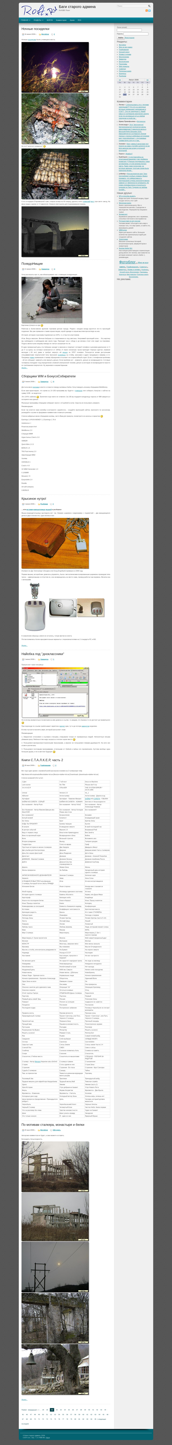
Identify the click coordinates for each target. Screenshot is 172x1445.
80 (75, 1419)
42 (97, 1410)
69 (31, 1419)
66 (107, 1414)
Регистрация (129, 38)
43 (101, 1410)
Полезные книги (125, 71)
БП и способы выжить (127, 196)
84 (91, 1419)
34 (65, 1410)
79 (71, 1419)
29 (43, 1410)
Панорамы (123, 64)
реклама (36, 387)
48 (35, 1414)
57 (71, 1414)
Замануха (45, 269)
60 (83, 1414)
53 (55, 1414)
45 (23, 1414)
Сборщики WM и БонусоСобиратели (49, 376)
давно (32, 357)
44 (105, 1410)
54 (59, 1414)
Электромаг (123, 239)
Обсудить (57, 1130)
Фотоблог (45, 34)
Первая (24, 1410)
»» (147, 80)
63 (95, 1414)
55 (63, 1414)
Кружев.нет (123, 214)
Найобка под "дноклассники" (43, 654)
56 (67, 1414)
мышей (49, 510)
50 (43, 1414)
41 (93, 1410)
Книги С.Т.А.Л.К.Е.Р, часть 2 (42, 760)
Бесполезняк (124, 62)
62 (91, 1414)
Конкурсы (122, 74)
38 (81, 1410)
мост (92, 201)
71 (39, 1419)
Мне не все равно (125, 47)
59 (79, 1414)
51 (47, 1414)
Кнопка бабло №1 (125, 248)
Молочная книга (125, 203)
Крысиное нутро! (34, 498)
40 (89, 1410)
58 (75, 1414)
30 (47, 1410)
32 (57, 1410)
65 (103, 1414)
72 (43, 1419)
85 (95, 1419)
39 (85, 1410)
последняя (25, 1424)
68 (27, 1419)
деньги (65, 352)
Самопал (122, 69)
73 (47, 1419)
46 (27, 1414)
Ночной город (124, 52)
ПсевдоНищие (32, 263)
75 (55, 1419)
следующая (102, 1419)
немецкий (86, 201)
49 (39, 1414)
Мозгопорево (124, 57)
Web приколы (124, 66)
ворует (62, 726)
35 (69, 1410)
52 (51, 1414)
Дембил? (129, 154)
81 (79, 1419)
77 (63, 1419)
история (29, 510)
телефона (62, 355)
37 (77, 1410)
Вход (48, 1437)
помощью (78, 391)
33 (61, 1410)
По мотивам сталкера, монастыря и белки (53, 1124)
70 (35, 1419)
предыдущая (32, 1410)
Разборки (44, 504)
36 (73, 1410)
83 (87, 1419)
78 (67, 1419)
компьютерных (39, 510)
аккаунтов (85, 726)
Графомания (45, 765)
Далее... (25, 368)
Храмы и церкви (125, 54)
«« (120, 80)
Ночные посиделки (35, 29)
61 (87, 1414)
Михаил (38, 1062)
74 (51, 1419)
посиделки (32, 40)
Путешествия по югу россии (129, 221)
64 (99, 1414)
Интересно (141, 121)
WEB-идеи (123, 230)
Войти (120, 38)
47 (31, 1414)
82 (83, 1419)
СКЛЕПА (97, 799)
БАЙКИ (88, 799)
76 (59, 1419)
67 (23, 1419)
